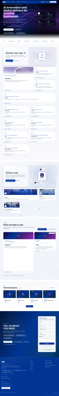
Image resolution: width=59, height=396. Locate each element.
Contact (47, 1)
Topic (40, 332)
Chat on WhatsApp (18, 341)
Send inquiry (47, 343)
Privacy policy (56, 392)
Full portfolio (52, 287)
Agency (8, 1)
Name (40, 321)
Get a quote (53, 1)
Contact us (18, 29)
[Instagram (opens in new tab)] (2, 378)
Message (40, 336)
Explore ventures (41, 229)
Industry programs (48, 366)
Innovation (13, 1)
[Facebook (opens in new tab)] (5, 378)
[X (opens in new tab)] (9, 378)
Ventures (18, 1)
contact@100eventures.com (10, 344)
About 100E (17, 180)
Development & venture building (50, 365)
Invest (23, 1)
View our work (16, 60)
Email (40, 325)
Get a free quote (7, 341)
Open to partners (52, 233)
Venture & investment (48, 362)
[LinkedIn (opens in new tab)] (7, 378)
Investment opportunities (51, 229)
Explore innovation (10, 180)
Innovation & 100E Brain (48, 363)
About (26, 1)
